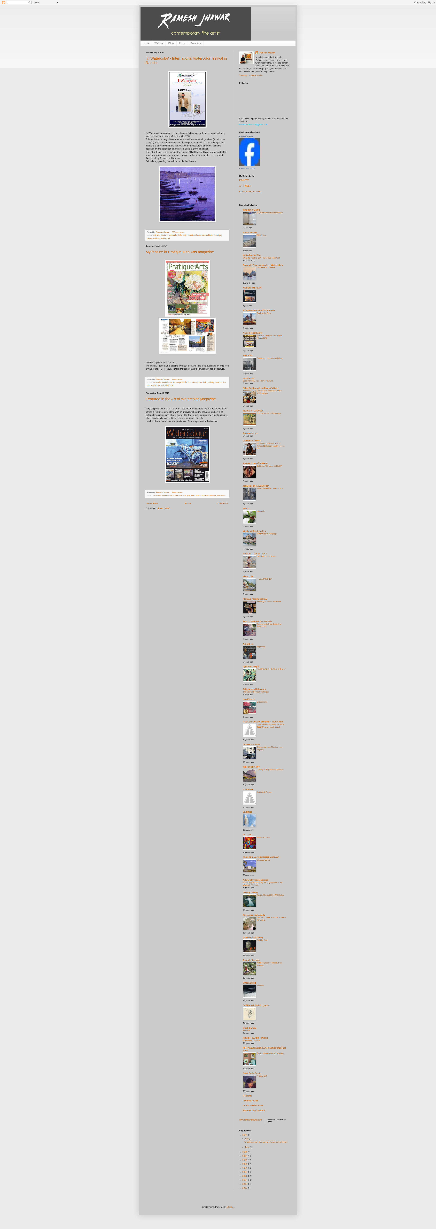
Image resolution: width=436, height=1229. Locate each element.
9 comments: (177, 379)
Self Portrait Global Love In (256, 1005)
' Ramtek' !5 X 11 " (264, 579)
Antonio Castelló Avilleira (255, 463)
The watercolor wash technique (256, 692)
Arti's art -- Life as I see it (255, 554)
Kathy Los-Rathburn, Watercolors (259, 310)
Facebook (195, 43)
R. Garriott (248, 789)
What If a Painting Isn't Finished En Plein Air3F (262, 258)
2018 (245, 1135)
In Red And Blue (263, 837)
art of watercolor (176, 495)
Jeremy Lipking (250, 892)
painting (218, 235)
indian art (182, 235)
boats (163, 235)
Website (158, 43)
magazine (204, 495)
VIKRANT (247, 812)
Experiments (262, 702)
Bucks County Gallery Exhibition (270, 1053)
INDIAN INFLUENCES (253, 411)
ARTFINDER (245, 186)
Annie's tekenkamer (252, 333)
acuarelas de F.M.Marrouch (256, 486)
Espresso (261, 647)
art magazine (178, 382)
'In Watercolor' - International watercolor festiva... (266, 1142)
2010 (245, 1180)
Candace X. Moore (252, 441)
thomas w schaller (252, 744)
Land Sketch (249, 699)
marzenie (261, 511)
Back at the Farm (264, 313)
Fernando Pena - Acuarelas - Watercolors (263, 265)
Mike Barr (247, 355)
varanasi (156, 238)
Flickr (171, 43)
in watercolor (172, 235)
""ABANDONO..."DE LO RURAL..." (271, 669)
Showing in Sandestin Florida (269, 602)
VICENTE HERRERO (253, 1105)
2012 (245, 1172)
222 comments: (178, 232)
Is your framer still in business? (270, 213)
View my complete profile (250, 75)
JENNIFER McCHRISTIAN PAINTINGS (261, 857)
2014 (245, 1164)
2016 (245, 1156)
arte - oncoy (248, 378)
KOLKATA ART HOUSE (249, 191)
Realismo (247, 1096)
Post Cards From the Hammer (257, 621)
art (154, 235)
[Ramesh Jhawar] (249, 165)
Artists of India (250, 232)
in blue (246, 508)
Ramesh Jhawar (267, 53)
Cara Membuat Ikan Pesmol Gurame (258, 381)
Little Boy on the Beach (266, 556)
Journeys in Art (250, 1101)
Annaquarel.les (250, 433)
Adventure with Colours (254, 689)
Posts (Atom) (164, 508)
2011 (245, 1176)
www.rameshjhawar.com (250, 1120)
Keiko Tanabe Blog (252, 255)
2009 (245, 1184)
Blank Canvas (249, 1028)
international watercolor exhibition (200, 235)
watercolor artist (167, 385)
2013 (245, 1168)
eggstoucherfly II (251, 666)
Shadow (260, 985)
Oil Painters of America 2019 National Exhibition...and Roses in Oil (270, 445)
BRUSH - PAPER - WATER (255, 1038)
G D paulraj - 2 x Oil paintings (269, 413)
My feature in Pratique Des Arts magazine (180, 252)
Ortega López (249, 983)
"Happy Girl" (262, 1076)
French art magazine (193, 382)
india (205, 382)
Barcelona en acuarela (254, 915)
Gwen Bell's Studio (252, 1073)
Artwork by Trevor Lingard (255, 880)
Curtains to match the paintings (270, 358)
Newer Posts (152, 503)
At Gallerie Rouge (264, 792)
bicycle (187, 495)
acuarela (157, 382)
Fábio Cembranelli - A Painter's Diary (261, 388)
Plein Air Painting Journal (255, 599)
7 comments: (177, 492)
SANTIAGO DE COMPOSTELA (270, 488)
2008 (245, 1188)
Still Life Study (262, 940)
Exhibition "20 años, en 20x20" (269, 466)
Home (146, 43)
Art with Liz (248, 644)
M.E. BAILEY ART (251, 767)
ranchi (149, 238)
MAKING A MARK (251, 210)
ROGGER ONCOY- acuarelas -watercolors (263, 722)
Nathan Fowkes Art (252, 288)
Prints (182, 43)
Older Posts (222, 503)
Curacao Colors (263, 860)
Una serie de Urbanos (266, 268)
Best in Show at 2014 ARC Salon (270, 895)
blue (158, 235)
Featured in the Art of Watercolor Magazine (181, 399)
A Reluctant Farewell (251, 1041)
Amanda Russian (251, 960)
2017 (245, 1152)
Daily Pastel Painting (253, 937)
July (247, 1139)
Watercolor (248, 576)
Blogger (230, 1207)
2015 (245, 1160)
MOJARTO (244, 180)
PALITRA (247, 835)
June (247, 1147)
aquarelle (165, 382)
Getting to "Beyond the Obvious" (270, 770)
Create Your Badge (247, 168)
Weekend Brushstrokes (254, 531)
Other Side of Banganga (267, 534)
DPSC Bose (262, 235)
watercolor (165, 238)
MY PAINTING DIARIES (254, 1110)
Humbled (246, 1031)
